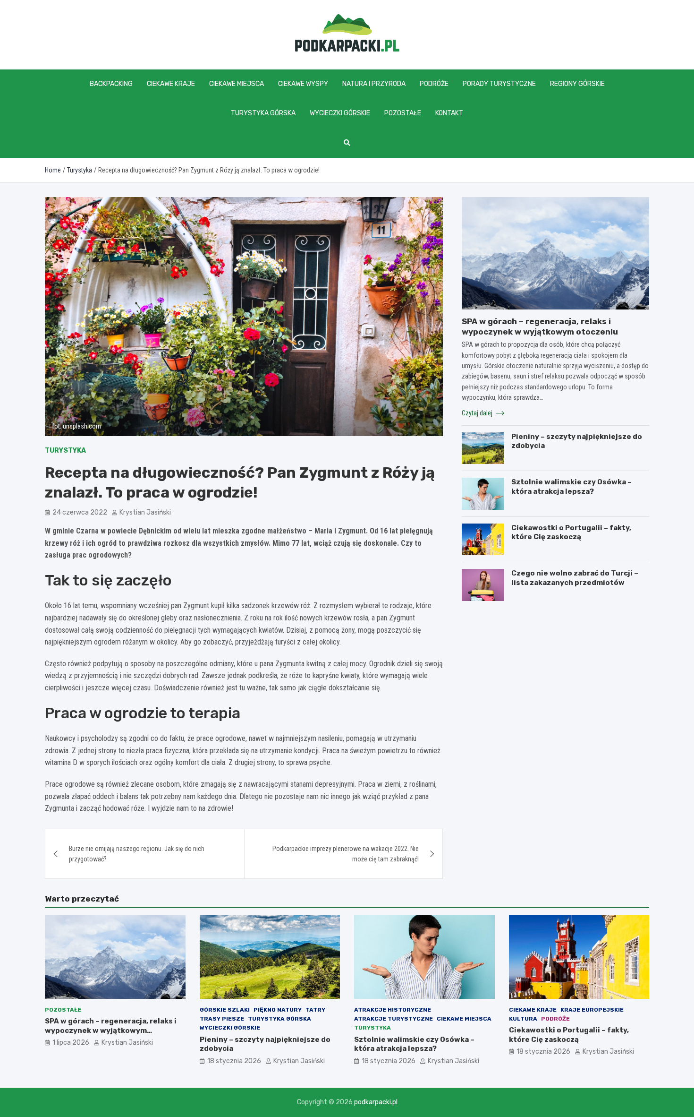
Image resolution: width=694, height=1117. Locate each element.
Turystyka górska (263, 113)
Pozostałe (402, 113)
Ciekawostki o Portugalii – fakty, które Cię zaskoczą (571, 532)
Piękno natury (278, 1009)
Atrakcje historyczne (392, 1009)
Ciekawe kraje (171, 84)
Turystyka (65, 451)
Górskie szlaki (225, 1009)
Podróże (434, 84)
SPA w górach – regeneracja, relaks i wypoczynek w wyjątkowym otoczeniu (111, 1030)
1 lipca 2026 (70, 1043)
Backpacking (111, 84)
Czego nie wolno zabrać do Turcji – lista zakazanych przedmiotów (574, 578)
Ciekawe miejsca (236, 84)
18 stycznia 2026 (234, 1061)
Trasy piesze (222, 1018)
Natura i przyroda (374, 84)
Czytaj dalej (478, 413)
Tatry (315, 1009)
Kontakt (449, 113)
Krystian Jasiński (145, 512)
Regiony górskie (577, 84)
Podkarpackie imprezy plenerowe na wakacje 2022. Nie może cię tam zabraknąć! (345, 854)
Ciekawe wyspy (303, 84)
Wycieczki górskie (340, 113)
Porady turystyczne (499, 84)
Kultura (523, 1018)
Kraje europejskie (592, 1009)
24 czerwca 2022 (79, 512)
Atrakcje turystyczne (393, 1018)
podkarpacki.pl (376, 1102)
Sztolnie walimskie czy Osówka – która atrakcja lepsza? (571, 487)
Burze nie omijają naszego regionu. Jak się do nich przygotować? (136, 854)
